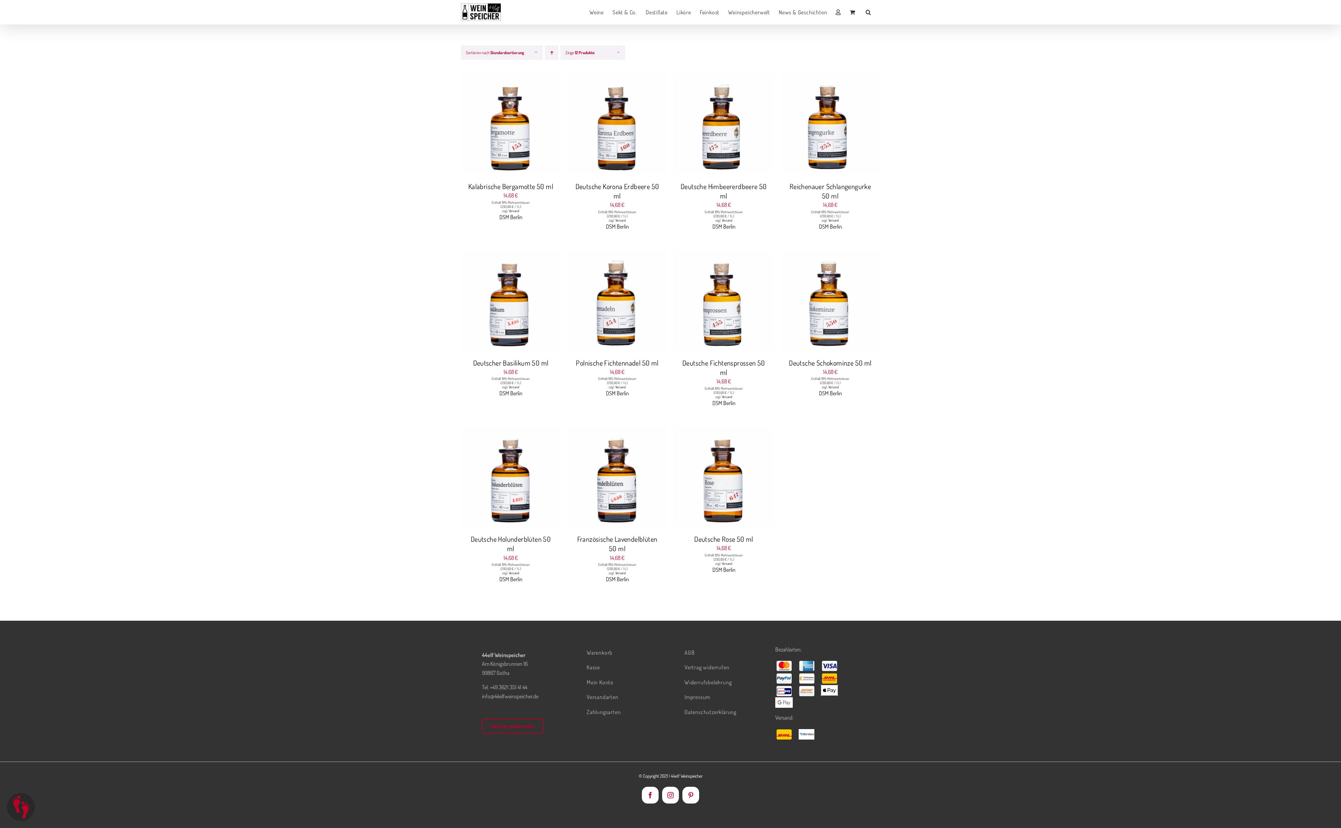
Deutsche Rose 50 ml (723, 538)
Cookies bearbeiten (21, 807)
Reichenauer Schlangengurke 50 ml (830, 191)
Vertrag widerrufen (513, 725)
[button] (868, 12)
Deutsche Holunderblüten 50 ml (511, 543)
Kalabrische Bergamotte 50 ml (510, 186)
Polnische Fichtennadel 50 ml (617, 362)
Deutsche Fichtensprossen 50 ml (723, 367)
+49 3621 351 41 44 (508, 687)
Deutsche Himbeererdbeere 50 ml (724, 191)
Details (537, 125)
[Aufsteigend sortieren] (551, 52)
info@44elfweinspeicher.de (510, 696)
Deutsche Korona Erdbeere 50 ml (617, 191)
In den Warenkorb (497, 125)
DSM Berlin (510, 217)
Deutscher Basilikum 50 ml (511, 362)
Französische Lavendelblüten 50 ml (617, 543)
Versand (514, 211)
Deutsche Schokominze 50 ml (830, 362)
